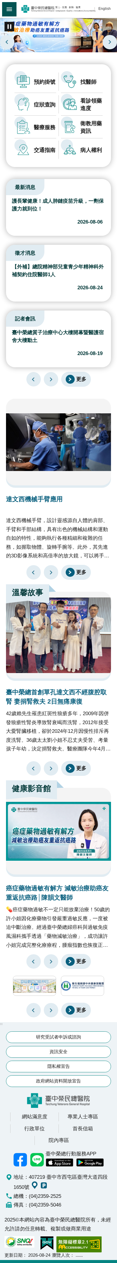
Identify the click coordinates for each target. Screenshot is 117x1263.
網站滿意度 (34, 1117)
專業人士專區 (83, 1117)
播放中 (13, 186)
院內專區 (59, 1140)
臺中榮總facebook (20, 1160)
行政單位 (34, 1128)
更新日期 (13, 1255)
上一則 (7, 42)
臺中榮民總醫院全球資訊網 (58, 9)
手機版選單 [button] (9, 9)
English (104, 8)
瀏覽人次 (61, 1255)
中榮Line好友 (37, 1160)
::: (1, 18)
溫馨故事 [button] (27, 592)
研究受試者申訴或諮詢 (58, 1036)
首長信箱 (83, 1128)
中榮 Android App (90, 1162)
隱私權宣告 (58, 1066)
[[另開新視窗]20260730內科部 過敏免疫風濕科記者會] (58, 34)
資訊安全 (59, 1051)
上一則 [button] (33, 1010)
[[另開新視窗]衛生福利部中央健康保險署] (82, 986)
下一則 (110, 42)
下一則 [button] (51, 1010)
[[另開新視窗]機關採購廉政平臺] (34, 986)
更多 (81, 379)
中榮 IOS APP (59, 1162)
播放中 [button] (9, 26)
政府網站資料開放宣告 (58, 1080)
